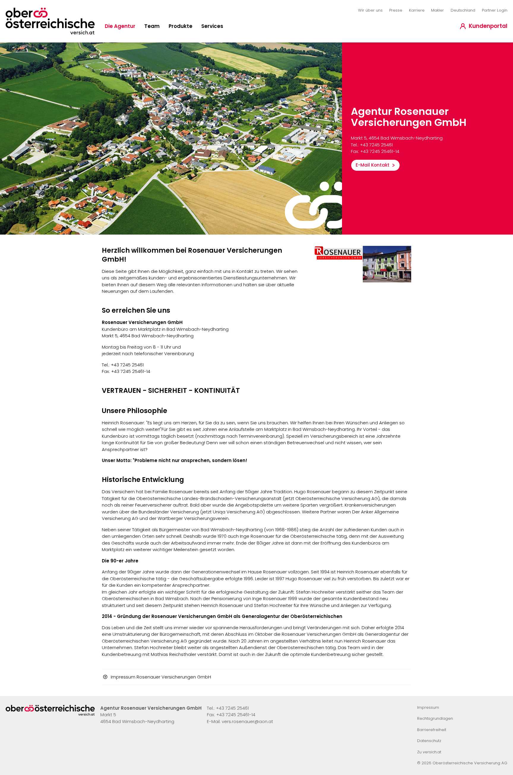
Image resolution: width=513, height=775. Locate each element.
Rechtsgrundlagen (435, 718)
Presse (395, 10)
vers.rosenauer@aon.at (247, 721)
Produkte (180, 26)
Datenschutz (429, 741)
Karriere (417, 10)
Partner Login (494, 10)
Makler (437, 10)
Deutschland (463, 10)
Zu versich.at (429, 752)
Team (152, 26)
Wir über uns (370, 10)
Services (212, 26)
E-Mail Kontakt (373, 165)
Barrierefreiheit (431, 730)
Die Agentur (120, 26)
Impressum (428, 707)
